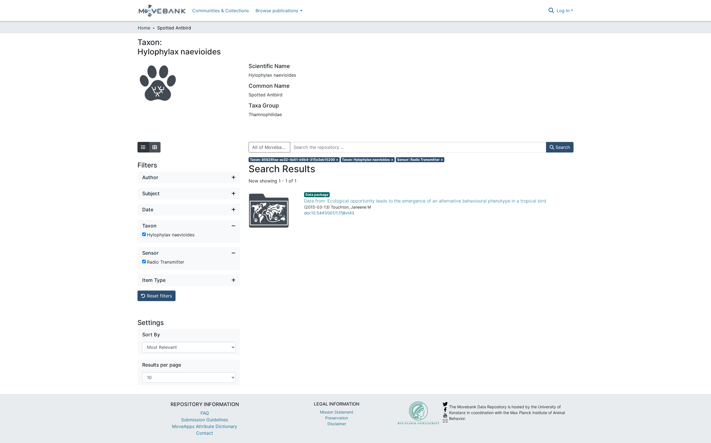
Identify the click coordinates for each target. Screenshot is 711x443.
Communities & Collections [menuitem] (220, 10)
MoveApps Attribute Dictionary (204, 426)
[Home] (162, 10)
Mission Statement (336, 412)
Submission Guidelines (204, 419)
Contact (204, 433)
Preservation (336, 418)
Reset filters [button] (159, 296)
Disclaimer (336, 423)
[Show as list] (143, 147)
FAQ (205, 413)
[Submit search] (551, 10)
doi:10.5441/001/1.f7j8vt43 (329, 213)
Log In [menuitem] (563, 10)
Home (144, 28)
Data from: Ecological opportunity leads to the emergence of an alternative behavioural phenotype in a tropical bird (425, 201)
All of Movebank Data (271, 147)
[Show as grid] (155, 147)
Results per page (161, 365)
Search (562, 147)
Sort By (151, 334)
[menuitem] (278, 10)
